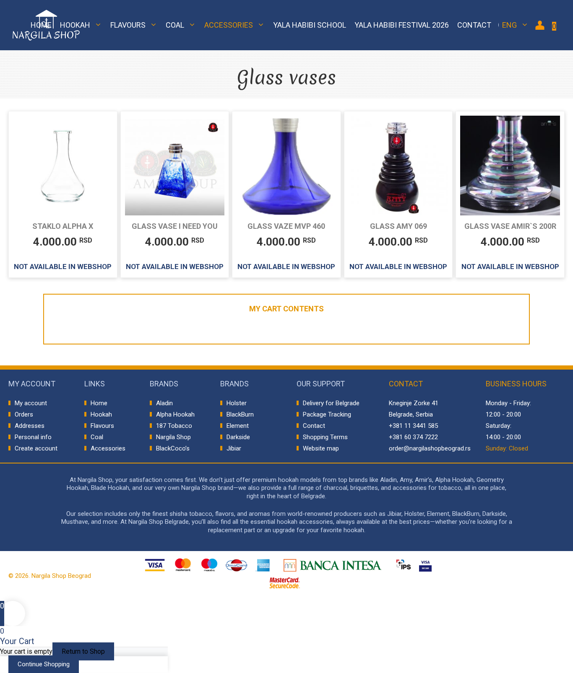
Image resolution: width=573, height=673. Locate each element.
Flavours (128, 25)
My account (31, 403)
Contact (474, 25)
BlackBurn (240, 414)
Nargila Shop (173, 437)
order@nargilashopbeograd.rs (430, 448)
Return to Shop (83, 651)
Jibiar (234, 448)
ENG (509, 25)
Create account (36, 448)
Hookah (75, 25)
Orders (24, 414)
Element (238, 426)
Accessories (228, 25)
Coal (175, 25)
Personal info (33, 437)
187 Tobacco (174, 426)
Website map (321, 448)
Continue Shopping (44, 664)
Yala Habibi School (309, 25)
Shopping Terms (325, 437)
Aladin (164, 403)
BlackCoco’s (173, 448)
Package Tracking (327, 414)
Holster (237, 403)
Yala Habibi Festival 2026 (401, 25)
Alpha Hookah (175, 414)
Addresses (29, 426)
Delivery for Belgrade (331, 403)
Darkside (238, 437)
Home (41, 25)
